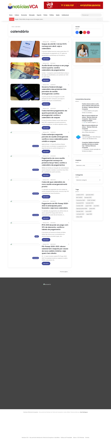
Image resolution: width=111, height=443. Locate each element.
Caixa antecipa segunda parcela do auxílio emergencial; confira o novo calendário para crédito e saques (55, 137)
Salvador (79, 211)
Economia (24, 15)
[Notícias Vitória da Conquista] (23, 6)
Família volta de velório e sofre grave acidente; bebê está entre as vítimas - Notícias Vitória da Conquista (90, 106)
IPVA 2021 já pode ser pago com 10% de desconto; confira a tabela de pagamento (55, 227)
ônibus (79, 216)
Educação (32, 15)
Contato (87, 437)
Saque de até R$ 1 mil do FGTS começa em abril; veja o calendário (54, 46)
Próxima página (64, 271)
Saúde (57, 15)
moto (96, 205)
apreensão (90, 194)
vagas (89, 214)
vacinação (80, 214)
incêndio (79, 205)
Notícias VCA (46, 41)
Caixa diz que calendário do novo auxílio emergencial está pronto (54, 184)
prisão (92, 208)
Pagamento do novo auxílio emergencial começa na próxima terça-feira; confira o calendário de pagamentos (54, 161)
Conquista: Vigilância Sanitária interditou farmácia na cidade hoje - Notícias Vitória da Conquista (90, 145)
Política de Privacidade (66, 437)
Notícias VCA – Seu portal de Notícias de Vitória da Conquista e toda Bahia (41, 437)
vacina (88, 211)
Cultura (17, 15)
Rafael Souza (86, 135)
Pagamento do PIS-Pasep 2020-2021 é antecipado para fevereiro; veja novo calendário (55, 205)
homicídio (89, 203)
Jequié (88, 205)
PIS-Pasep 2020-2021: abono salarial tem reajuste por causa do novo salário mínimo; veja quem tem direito (55, 249)
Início (12, 26)
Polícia (45, 15)
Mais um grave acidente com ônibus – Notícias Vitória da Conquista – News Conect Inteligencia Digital (90, 118)
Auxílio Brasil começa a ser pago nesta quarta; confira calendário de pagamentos (55, 67)
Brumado (88, 197)
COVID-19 (91, 200)
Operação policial (81, 208)
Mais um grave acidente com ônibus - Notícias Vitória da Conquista (90, 127)
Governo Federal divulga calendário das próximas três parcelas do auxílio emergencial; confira (54, 90)
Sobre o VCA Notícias (78, 437)
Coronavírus (80, 200)
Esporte (39, 15)
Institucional (65, 15)
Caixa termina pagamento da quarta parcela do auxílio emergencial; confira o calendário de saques (54, 114)
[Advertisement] (88, 81)
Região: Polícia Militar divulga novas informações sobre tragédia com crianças (34, 19)
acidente (80, 194)
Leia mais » (46, 58)
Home (10, 15)
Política (52, 15)
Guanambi (80, 203)
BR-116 (79, 197)
